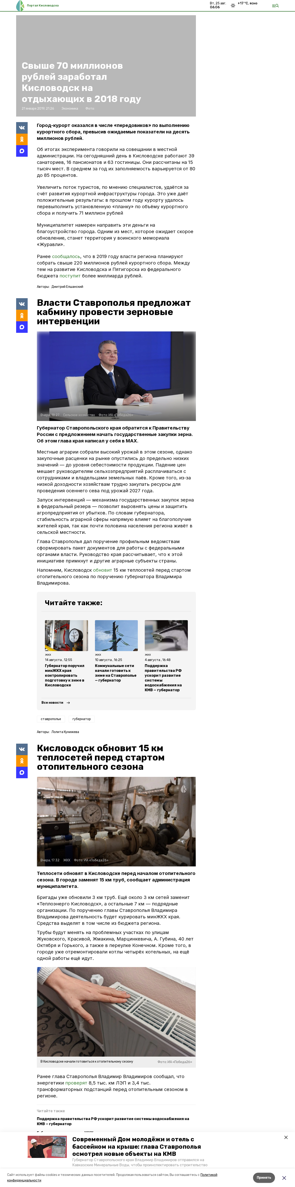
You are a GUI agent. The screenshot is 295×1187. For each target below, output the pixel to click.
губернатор (82, 719)
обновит (102, 570)
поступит (70, 276)
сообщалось (66, 256)
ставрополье (51, 719)
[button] (47, 1147)
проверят (76, 1083)
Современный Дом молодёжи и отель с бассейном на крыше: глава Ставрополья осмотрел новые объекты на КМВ (136, 1146)
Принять (264, 1178)
